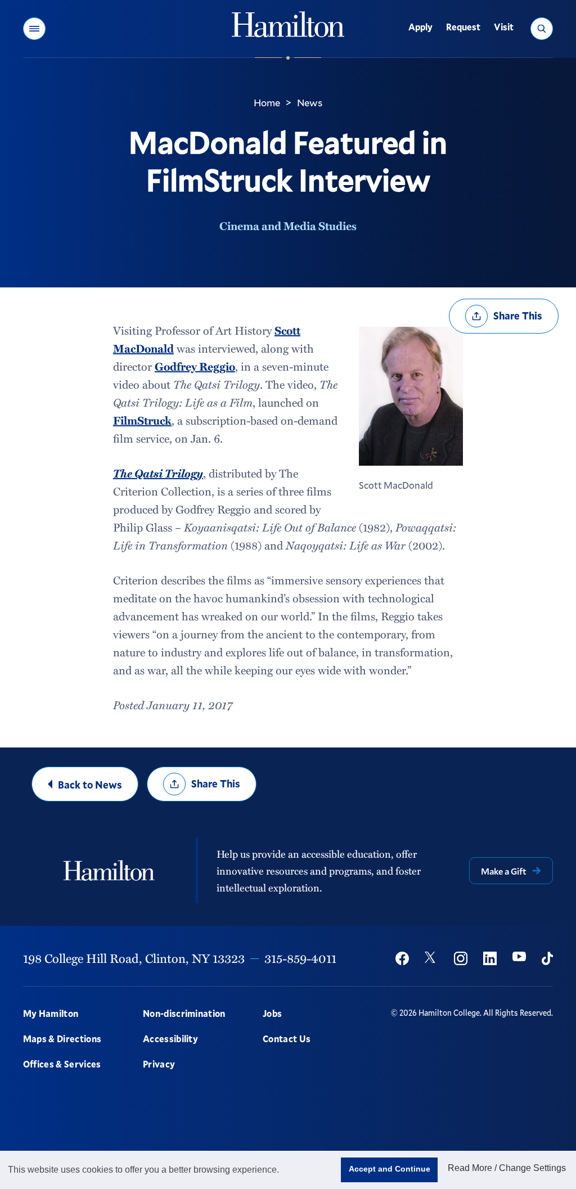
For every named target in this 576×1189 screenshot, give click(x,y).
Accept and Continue (389, 1168)
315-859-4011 (300, 958)
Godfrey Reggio (195, 366)
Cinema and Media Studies (288, 225)
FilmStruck (142, 420)
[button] (34, 29)
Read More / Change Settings (507, 1168)
